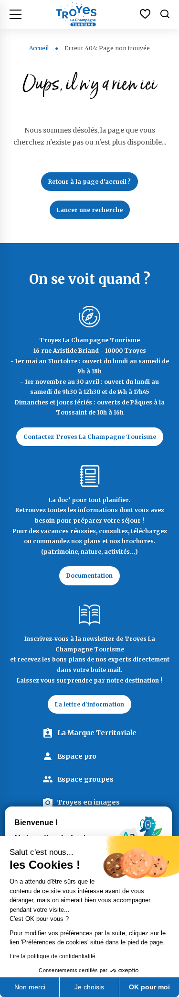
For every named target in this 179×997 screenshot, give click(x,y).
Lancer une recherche (90, 209)
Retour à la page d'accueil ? (89, 181)
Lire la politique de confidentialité (52, 956)
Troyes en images (88, 802)
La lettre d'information (89, 704)
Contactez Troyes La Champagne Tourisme (89, 436)
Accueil (39, 48)
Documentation (89, 575)
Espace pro (76, 756)
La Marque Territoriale (97, 732)
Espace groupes (85, 779)
